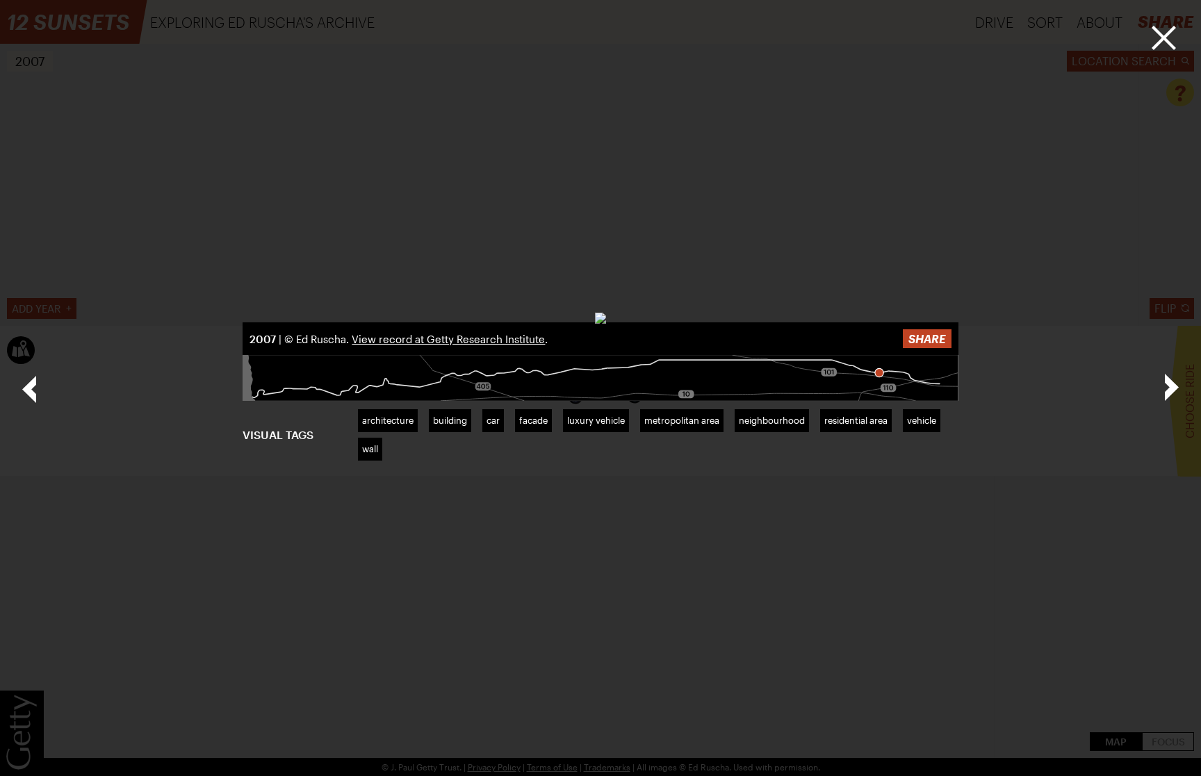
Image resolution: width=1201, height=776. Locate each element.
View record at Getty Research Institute (448, 339)
